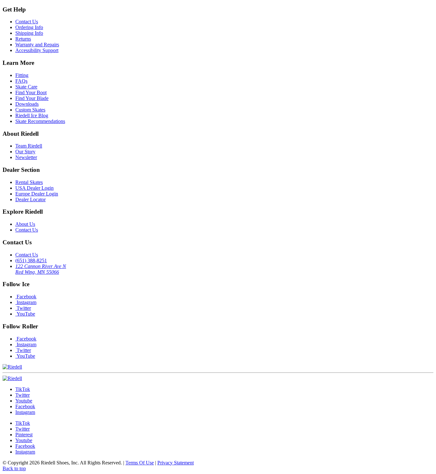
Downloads (27, 104)
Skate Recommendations (40, 121)
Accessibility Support (36, 50)
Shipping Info (29, 33)
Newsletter (26, 157)
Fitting (21, 75)
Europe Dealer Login (36, 193)
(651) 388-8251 (31, 260)
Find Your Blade (32, 98)
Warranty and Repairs (37, 44)
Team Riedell (28, 146)
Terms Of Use (139, 462)
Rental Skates (29, 182)
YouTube (25, 314)
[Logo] (12, 378)
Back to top (14, 468)
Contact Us (26, 21)
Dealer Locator (30, 199)
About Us (25, 224)
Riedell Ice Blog (31, 115)
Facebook (25, 296)
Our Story (25, 151)
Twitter (23, 308)
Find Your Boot (31, 92)
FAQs (21, 81)
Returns (23, 39)
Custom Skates (30, 109)
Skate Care (26, 86)
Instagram (25, 302)
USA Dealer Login (34, 188)
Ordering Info (29, 27)
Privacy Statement (175, 462)
